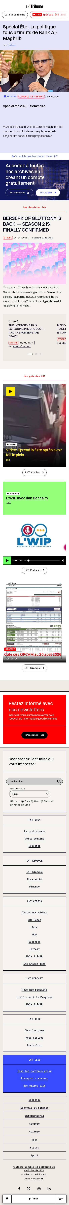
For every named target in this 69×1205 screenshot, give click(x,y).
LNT (8, 459)
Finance (34, 886)
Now (34, 934)
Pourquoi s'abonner (34, 1078)
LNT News (35, 820)
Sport (34, 1155)
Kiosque (10, 649)
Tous (27, 801)
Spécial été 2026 (51, 14)
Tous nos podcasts (34, 990)
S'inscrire (31, 735)
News (37, 801)
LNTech (12, 45)
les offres (46, 192)
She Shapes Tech (34, 964)
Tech (34, 1140)
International (34, 1116)
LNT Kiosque (32, 668)
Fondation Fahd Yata (33, 1174)
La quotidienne (15, 14)
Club (27, 804)
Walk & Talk (34, 956)
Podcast (14, 493)
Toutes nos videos (34, 913)
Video (17, 804)
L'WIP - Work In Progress (34, 997)
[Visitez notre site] (7, 1198)
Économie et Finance (31, 96)
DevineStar (34, 1045)
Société (34, 1124)
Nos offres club (34, 1086)
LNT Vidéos (32, 472)
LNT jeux (35, 1019)
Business (35, 942)
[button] (30, 354)
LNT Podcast (32, 570)
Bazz (34, 927)
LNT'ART (34, 949)
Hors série (34, 879)
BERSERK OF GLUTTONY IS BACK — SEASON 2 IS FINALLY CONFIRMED (32, 224)
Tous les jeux (34, 1030)
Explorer (35, 846)
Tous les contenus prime (34, 1071)
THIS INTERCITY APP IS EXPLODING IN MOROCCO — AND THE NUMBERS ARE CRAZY (27, 331)
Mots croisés (34, 1038)
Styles (34, 1147)
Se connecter (17, 192)
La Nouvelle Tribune (34, 4)
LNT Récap (34, 920)
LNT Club (35, 1059)
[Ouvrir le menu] (61, 1199)
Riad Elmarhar (44, 237)
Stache (8, 237)
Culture (34, 1131)
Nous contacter (34, 1178)
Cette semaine (34, 839)
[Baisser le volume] (63, 560)
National (35, 1100)
